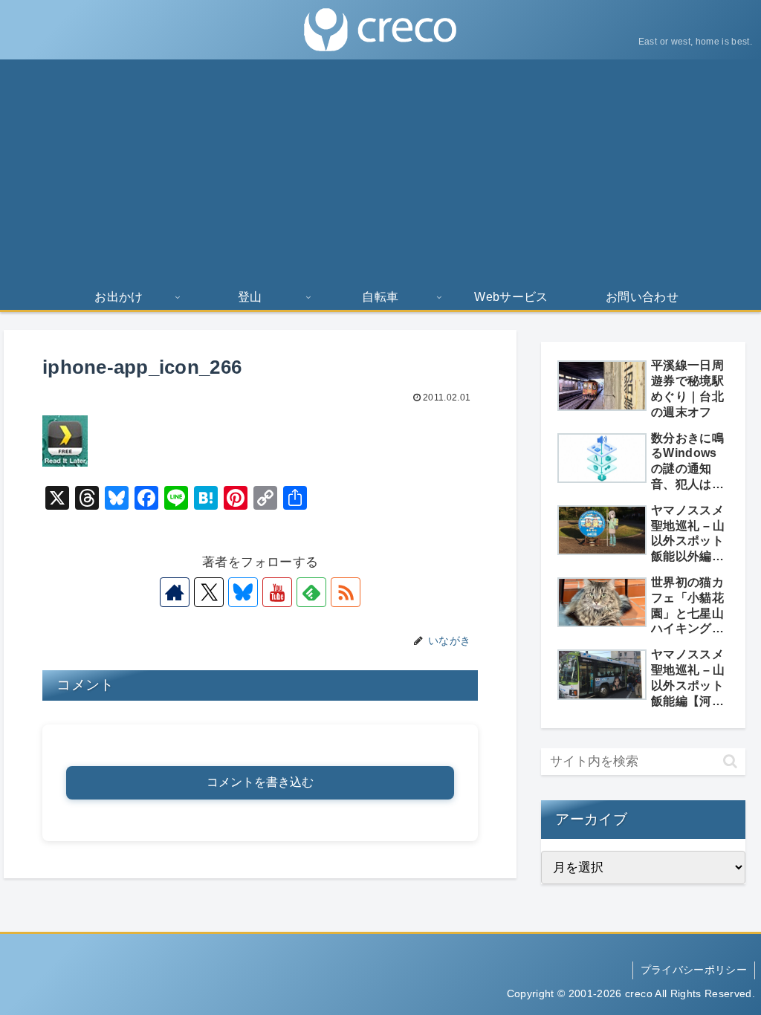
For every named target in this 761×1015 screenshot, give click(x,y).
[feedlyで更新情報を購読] (311, 592)
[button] (730, 761)
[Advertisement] (380, 171)
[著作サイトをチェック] (175, 592)
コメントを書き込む (260, 782)
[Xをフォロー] (209, 592)
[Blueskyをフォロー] (243, 592)
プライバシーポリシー (694, 970)
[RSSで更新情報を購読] (345, 592)
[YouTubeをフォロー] (277, 592)
